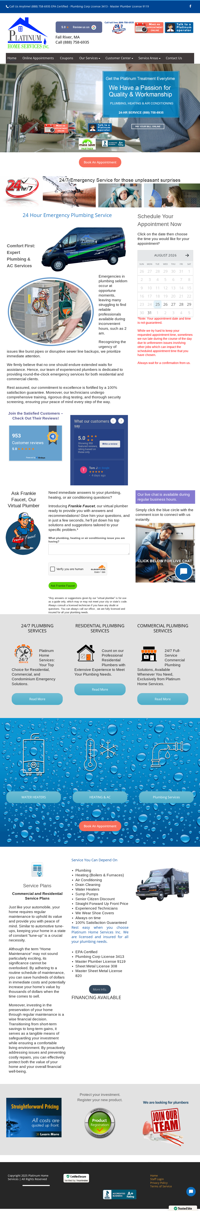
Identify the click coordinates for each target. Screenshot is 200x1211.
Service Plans (37, 885)
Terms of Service (161, 1186)
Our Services (88, 58)
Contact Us (174, 58)
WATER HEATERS (33, 797)
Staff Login (157, 1179)
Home (11, 58)
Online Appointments (38, 58)
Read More (37, 699)
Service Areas (148, 58)
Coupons (66, 58)
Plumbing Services (166, 797)
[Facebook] (190, 4)
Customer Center (118, 58)
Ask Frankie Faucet (63, 585)
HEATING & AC (100, 797)
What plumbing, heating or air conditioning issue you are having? (86, 539)
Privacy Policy (159, 1183)
